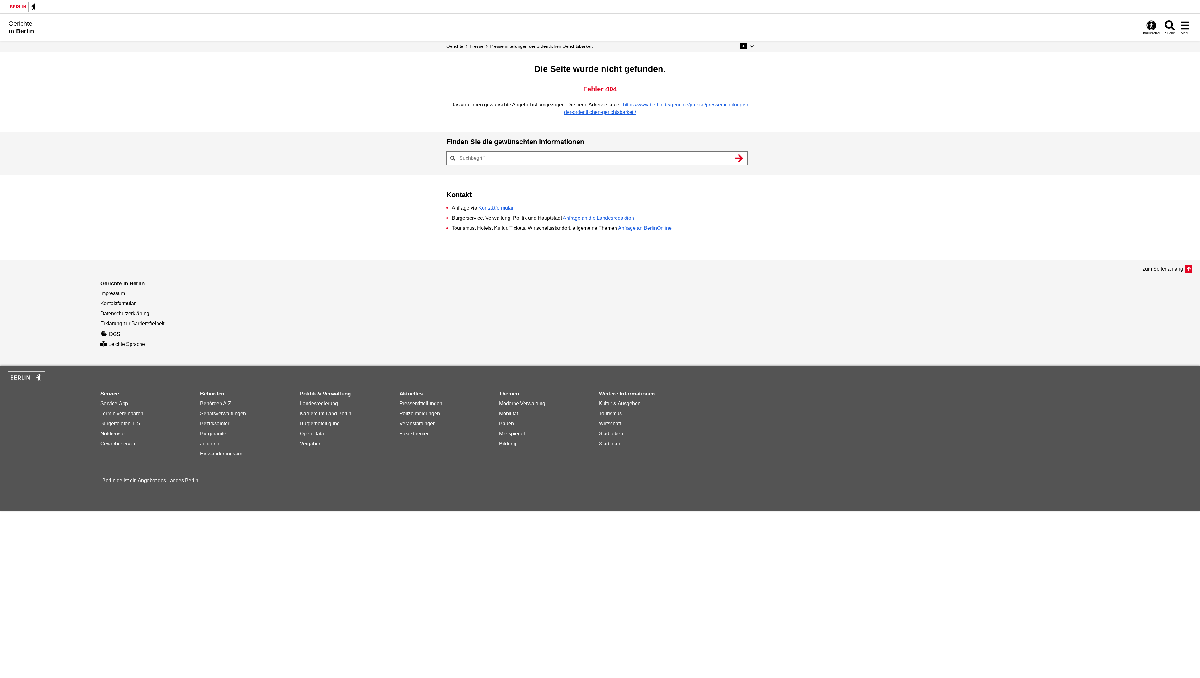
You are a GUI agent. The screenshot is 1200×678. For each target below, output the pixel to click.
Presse (476, 46)
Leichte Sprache (127, 344)
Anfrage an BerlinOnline (645, 228)
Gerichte (454, 46)
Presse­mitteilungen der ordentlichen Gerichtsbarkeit (541, 46)
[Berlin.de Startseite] (23, 7)
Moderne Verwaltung (522, 403)
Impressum (112, 293)
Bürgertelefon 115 (120, 423)
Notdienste (112, 433)
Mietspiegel (512, 433)
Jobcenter (211, 443)
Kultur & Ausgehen (620, 403)
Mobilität (508, 413)
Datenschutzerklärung (124, 313)
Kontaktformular (496, 208)
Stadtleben (611, 433)
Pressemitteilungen (420, 403)
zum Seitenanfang (1163, 269)
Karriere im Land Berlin (325, 413)
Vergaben (311, 443)
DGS (114, 334)
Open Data (312, 433)
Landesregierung (319, 403)
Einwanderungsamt (221, 453)
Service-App (114, 403)
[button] (747, 46)
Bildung (507, 443)
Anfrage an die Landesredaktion (598, 218)
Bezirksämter (214, 423)
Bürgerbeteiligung (320, 423)
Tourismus (610, 413)
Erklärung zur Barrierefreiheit (132, 323)
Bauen (506, 423)
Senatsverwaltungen (223, 413)
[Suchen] (739, 158)
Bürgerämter (214, 433)
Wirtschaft (610, 423)
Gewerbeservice (118, 443)
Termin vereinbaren (121, 413)
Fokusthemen (414, 433)
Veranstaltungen (417, 423)
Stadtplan (609, 443)
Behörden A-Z (215, 403)
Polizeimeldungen (419, 413)
